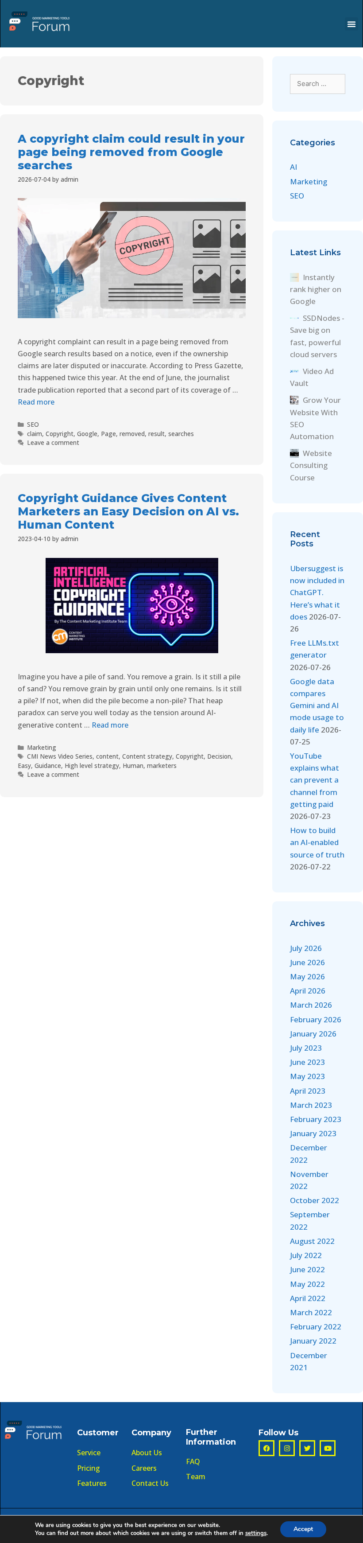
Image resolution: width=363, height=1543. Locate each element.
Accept (303, 1529)
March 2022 (311, 1312)
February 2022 (315, 1326)
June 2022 (307, 1269)
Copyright (59, 433)
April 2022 (307, 1298)
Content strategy (147, 756)
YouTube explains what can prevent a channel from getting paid (314, 780)
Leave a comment (53, 442)
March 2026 (311, 1005)
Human (133, 765)
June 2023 (307, 1062)
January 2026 (313, 1034)
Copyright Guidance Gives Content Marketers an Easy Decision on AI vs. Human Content (128, 511)
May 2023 (307, 1076)
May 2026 (307, 976)
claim (34, 433)
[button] (351, 24)
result (156, 433)
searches (181, 433)
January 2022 (313, 1341)
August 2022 (312, 1241)
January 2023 (313, 1133)
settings (255, 1533)
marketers (162, 765)
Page (108, 433)
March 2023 (311, 1105)
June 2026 (307, 962)
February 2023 (315, 1119)
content (107, 756)
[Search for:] (317, 83)
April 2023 (307, 1091)
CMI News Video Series (60, 756)
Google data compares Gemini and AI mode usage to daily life (317, 705)
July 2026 (306, 948)
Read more (36, 402)
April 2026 (307, 991)
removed (132, 433)
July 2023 (306, 1048)
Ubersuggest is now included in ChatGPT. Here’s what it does (317, 592)
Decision (219, 756)
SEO (33, 424)
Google (87, 433)
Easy (24, 765)
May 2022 (307, 1284)
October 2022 (314, 1200)
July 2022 (306, 1255)
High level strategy (92, 765)
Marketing (41, 747)
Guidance (48, 765)
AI (293, 167)
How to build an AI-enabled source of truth (317, 842)
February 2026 (315, 1019)
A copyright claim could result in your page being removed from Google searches (131, 152)
